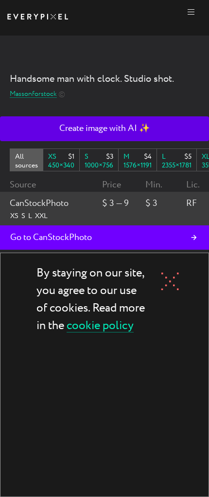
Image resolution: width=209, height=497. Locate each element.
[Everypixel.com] (37, 17)
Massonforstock (33, 94)
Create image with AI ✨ (104, 128)
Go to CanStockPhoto (51, 237)
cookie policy (100, 326)
